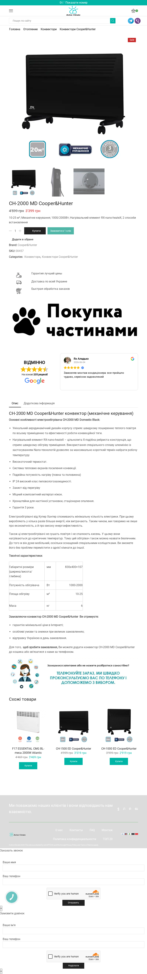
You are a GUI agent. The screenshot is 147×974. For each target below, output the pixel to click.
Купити (36, 230)
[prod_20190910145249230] (89, 181)
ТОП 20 (108, 839)
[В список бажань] (42, 711)
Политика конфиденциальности (74, 839)
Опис (15, 403)
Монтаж (107, 830)
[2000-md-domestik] (23, 181)
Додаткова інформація (39, 403)
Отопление (30, 29)
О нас (59, 830)
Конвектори (49, 29)
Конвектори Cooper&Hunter (78, 29)
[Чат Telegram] (131, 21)
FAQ (92, 830)
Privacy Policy (71, 845)
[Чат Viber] (138, 21)
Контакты (76, 830)
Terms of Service (87, 845)
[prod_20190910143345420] (56, 181)
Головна (14, 29)
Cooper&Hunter (27, 245)
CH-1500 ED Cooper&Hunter (73, 748)
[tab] (15, 403)
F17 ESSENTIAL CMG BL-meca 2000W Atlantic (28, 751)
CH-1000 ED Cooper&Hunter (118, 748)
